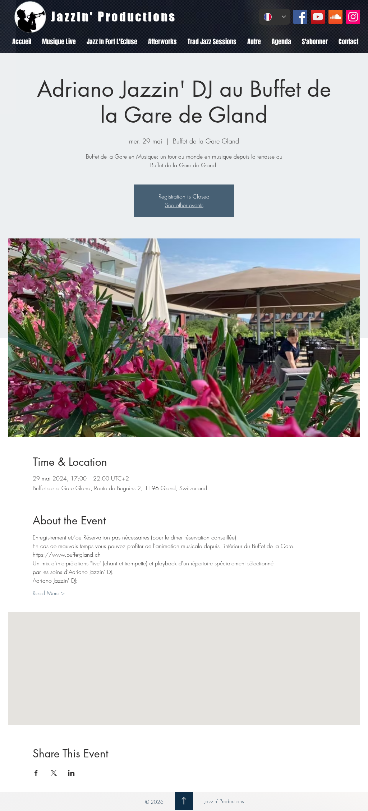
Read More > (49, 593)
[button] (59, 42)
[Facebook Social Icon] (300, 17)
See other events (184, 205)
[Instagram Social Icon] (353, 17)
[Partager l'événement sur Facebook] (36, 773)
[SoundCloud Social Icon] (335, 17)
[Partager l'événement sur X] (53, 773)
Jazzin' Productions (223, 801)
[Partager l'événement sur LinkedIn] (71, 773)
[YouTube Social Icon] (318, 17)
